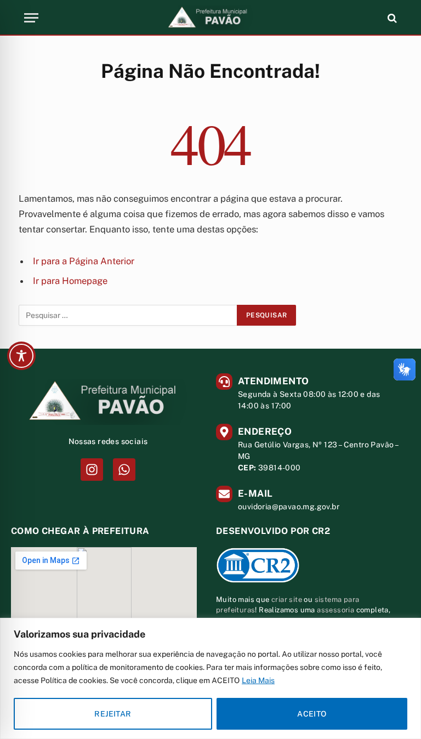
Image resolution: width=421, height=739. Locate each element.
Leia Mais (258, 680)
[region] (210, 678)
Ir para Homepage (70, 280)
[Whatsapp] (124, 469)
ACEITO (312, 713)
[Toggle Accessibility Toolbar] (21, 356)
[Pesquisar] (391, 17)
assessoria (335, 610)
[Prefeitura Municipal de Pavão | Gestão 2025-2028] (210, 18)
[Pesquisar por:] (128, 315)
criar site (286, 599)
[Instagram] (92, 469)
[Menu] (31, 17)
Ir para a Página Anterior (83, 260)
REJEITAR (112, 713)
